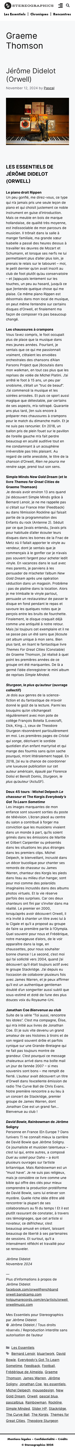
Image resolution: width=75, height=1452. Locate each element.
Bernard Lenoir (23, 1354)
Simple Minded (18, 1409)
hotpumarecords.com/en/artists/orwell (37, 1300)
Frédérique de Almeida (24, 1372)
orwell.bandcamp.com (24, 1294)
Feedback (32, 1366)
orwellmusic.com (19, 1305)
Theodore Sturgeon (42, 1421)
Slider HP (39, 1409)
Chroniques (39, 14)
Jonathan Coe (30, 1384)
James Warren (34, 1378)
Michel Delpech (18, 1390)
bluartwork (45, 1354)
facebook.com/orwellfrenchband (32, 1289)
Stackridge (57, 1409)
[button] (67, 5)
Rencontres (62, 14)
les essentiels (55, 1384)
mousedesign (43, 1390)
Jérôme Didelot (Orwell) (31, 75)
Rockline (55, 1402)
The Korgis (39, 1415)
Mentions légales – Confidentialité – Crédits (37, 1439)
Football (48, 1366)
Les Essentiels (15, 14)
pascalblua (14, 1402)
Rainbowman (35, 1402)
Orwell (32, 1396)
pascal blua (48, 1396)
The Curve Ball (17, 1415)
